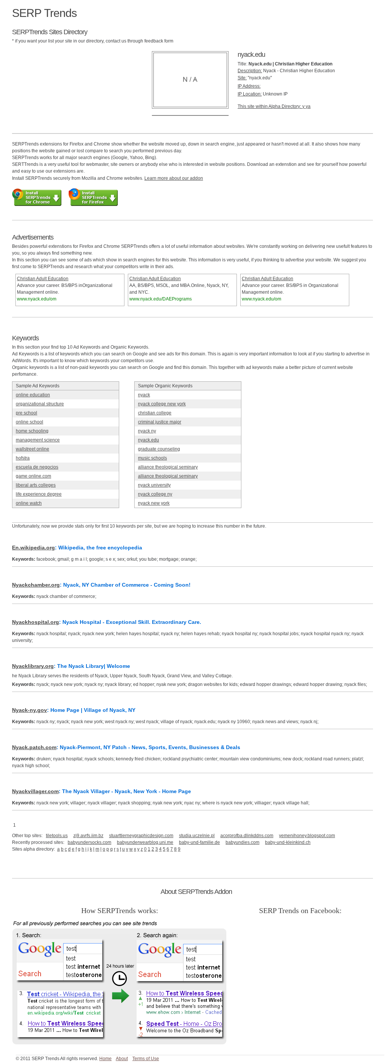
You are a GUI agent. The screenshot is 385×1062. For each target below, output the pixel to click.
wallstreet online (32, 449)
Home (105, 1058)
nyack (144, 394)
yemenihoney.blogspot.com (307, 835)
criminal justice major (159, 422)
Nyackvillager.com (35, 791)
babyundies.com (242, 842)
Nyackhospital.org (35, 622)
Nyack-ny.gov (29, 710)
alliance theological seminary (168, 467)
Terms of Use (145, 1058)
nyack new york (154, 503)
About (122, 1058)
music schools (152, 458)
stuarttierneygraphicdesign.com (141, 835)
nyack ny (147, 431)
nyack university (154, 485)
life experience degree (39, 494)
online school (29, 422)
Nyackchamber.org (36, 585)
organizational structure (40, 404)
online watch (29, 503)
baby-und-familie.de (199, 842)
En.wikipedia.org (33, 548)
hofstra (23, 458)
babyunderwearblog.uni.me (145, 842)
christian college (154, 413)
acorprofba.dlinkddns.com (246, 835)
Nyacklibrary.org (33, 666)
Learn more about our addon (173, 178)
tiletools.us (57, 835)
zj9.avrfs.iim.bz (88, 835)
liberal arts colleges (36, 485)
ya (308, 106)
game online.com (33, 476)
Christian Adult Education (42, 278)
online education (33, 394)
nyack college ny (155, 494)
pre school (26, 413)
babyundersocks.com (89, 842)
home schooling (32, 431)
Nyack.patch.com (34, 747)
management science (38, 440)
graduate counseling (159, 449)
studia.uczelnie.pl (197, 835)
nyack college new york (162, 404)
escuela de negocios (37, 467)
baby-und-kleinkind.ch (288, 842)
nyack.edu (148, 440)
